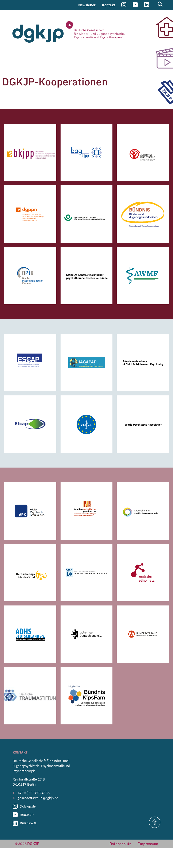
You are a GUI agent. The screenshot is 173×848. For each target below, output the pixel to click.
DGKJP (33, 843)
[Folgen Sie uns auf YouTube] (135, 5)
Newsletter (87, 5)
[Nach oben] (154, 822)
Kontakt (108, 5)
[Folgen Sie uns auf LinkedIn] (146, 5)
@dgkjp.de (28, 806)
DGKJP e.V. (28, 823)
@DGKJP (26, 815)
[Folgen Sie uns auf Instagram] (123, 5)
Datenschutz (120, 843)
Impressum (148, 843)
